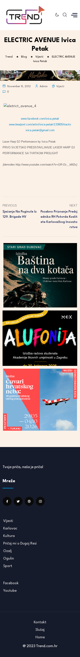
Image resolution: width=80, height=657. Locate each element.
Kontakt (40, 622)
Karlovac (10, 528)
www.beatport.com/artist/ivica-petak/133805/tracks (40, 124)
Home (40, 637)
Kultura (9, 536)
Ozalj (7, 551)
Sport (7, 566)
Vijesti (60, 86)
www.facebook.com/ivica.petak (40, 118)
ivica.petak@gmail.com (40, 130)
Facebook (11, 583)
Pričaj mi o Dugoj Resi (20, 543)
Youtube (10, 591)
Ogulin (8, 558)
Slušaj (40, 630)
